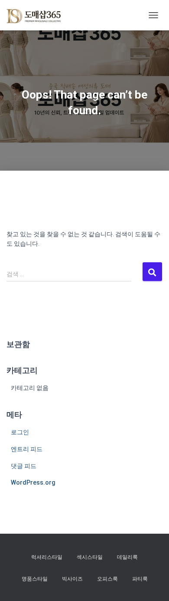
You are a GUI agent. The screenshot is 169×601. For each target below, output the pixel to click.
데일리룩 (127, 557)
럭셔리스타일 (46, 557)
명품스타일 (35, 579)
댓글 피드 (23, 465)
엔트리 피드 (26, 449)
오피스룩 (107, 579)
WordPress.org (33, 482)
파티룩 (140, 579)
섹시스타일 (90, 557)
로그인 (20, 432)
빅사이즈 (72, 579)
